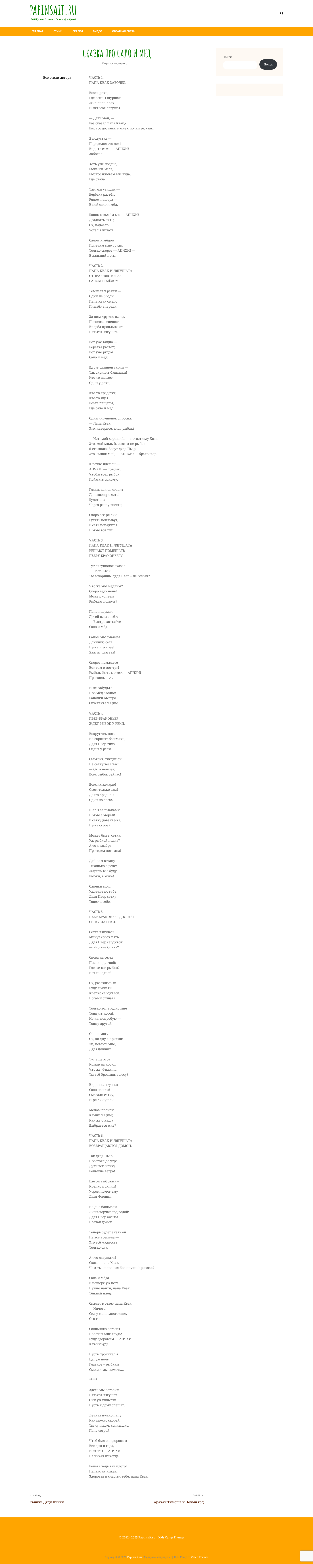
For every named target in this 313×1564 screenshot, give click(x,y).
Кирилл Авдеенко (114, 63)
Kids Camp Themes (171, 1537)
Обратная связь (123, 31)
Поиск (227, 57)
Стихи (57, 31)
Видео (97, 31)
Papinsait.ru (53, 10)
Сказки (77, 31)
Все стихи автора (57, 77)
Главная (37, 31)
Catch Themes (199, 1557)
